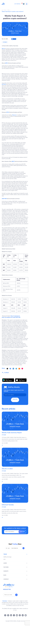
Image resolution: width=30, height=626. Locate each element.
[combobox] (8, 548)
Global (23, 4)
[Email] (19, 369)
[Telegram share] (16, 369)
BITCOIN (4, 84)
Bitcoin (3, 48)
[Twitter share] (7, 369)
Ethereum (14, 115)
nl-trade (5, 42)
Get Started (17, 3)
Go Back (6, 372)
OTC (4, 559)
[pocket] (22, 369)
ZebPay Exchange (7, 556)
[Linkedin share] (13, 369)
